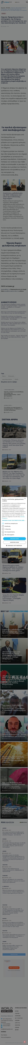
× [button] (24, 498)
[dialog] (14, 522)
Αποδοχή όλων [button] (14, 538)
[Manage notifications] (24, 1042)
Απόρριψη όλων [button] (14, 542)
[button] (14, 520)
